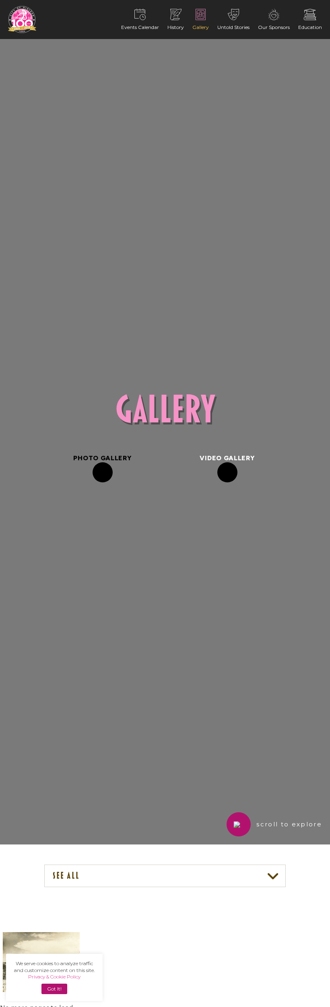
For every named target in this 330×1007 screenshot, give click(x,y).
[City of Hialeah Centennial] (22, 19)
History (175, 27)
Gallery (200, 27)
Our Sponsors (274, 27)
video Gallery (227, 458)
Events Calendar (140, 27)
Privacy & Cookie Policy (54, 977)
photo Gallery (102, 458)
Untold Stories (233, 27)
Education (310, 27)
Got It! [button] (54, 989)
